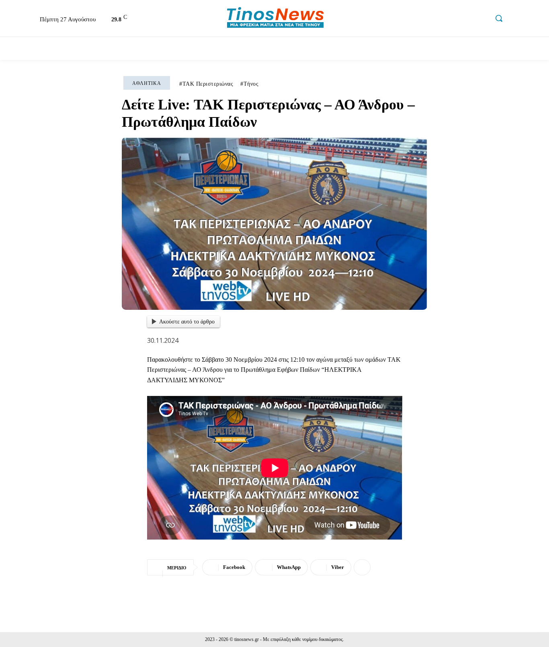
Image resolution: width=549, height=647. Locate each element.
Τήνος (251, 84)
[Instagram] (447, 19)
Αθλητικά (146, 83)
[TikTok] (464, 19)
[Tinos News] (275, 18)
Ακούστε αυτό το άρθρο (187, 322)
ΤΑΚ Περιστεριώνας (208, 84)
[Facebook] (430, 19)
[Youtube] (481, 19)
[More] (362, 567)
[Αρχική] (18, 48)
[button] (499, 18)
